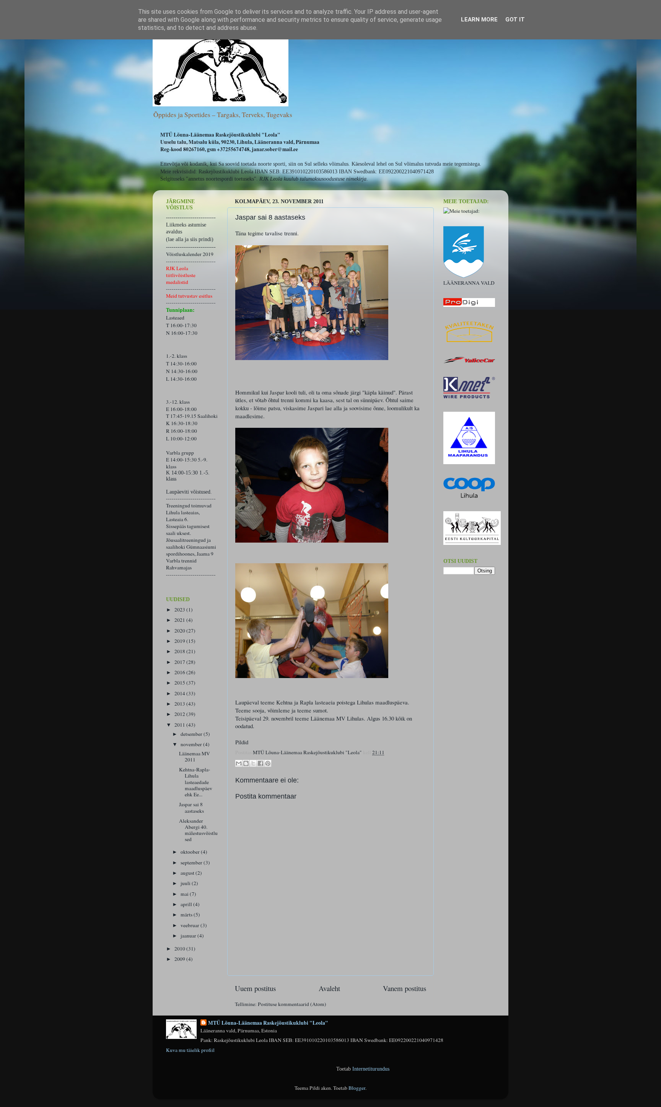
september (192, 862)
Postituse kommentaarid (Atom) (292, 1004)
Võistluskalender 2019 (189, 254)
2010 (180, 948)
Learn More (479, 19)
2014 (180, 693)
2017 (180, 662)
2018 (180, 651)
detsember (192, 733)
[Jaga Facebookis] (260, 763)
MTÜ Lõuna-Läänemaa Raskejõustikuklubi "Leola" (268, 1023)
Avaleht (329, 988)
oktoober (191, 851)
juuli (186, 883)
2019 (180, 640)
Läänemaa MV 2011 (194, 756)
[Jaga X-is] (253, 763)
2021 (180, 619)
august (188, 872)
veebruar (190, 925)
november (192, 744)
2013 (180, 703)
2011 (180, 724)
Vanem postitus (404, 988)
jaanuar (189, 935)
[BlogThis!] (246, 763)
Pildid (241, 742)
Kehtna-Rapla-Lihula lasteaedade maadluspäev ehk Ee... (195, 782)
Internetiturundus (370, 1069)
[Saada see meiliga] (239, 763)
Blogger (356, 1087)
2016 (180, 672)
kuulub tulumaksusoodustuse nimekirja (325, 179)
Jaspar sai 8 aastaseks (191, 807)
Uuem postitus (255, 988)
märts (187, 914)
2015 (180, 682)
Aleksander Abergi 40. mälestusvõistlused (198, 830)
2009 (180, 958)
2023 (180, 609)
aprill (187, 904)
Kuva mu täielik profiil (190, 1050)
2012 (180, 714)
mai (185, 893)
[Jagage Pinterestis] (268, 763)
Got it (515, 19)
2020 (180, 630)
